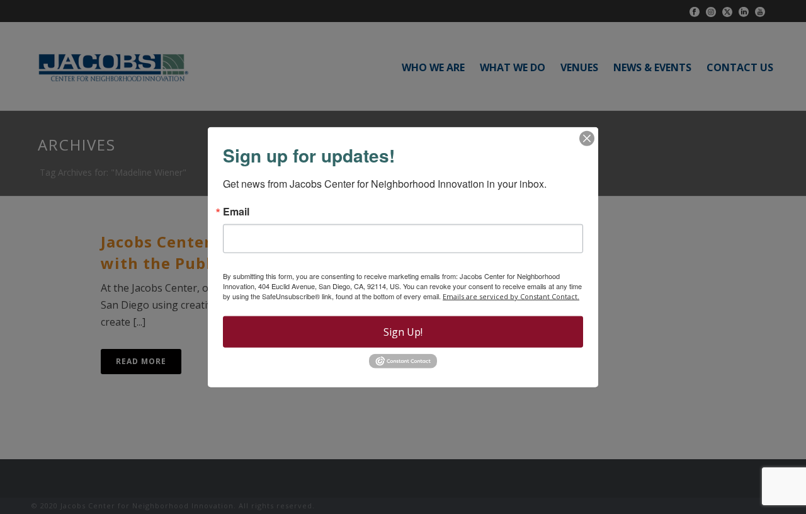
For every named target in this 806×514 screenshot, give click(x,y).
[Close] (586, 138)
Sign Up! (403, 332)
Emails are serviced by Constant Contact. (511, 296)
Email (236, 212)
